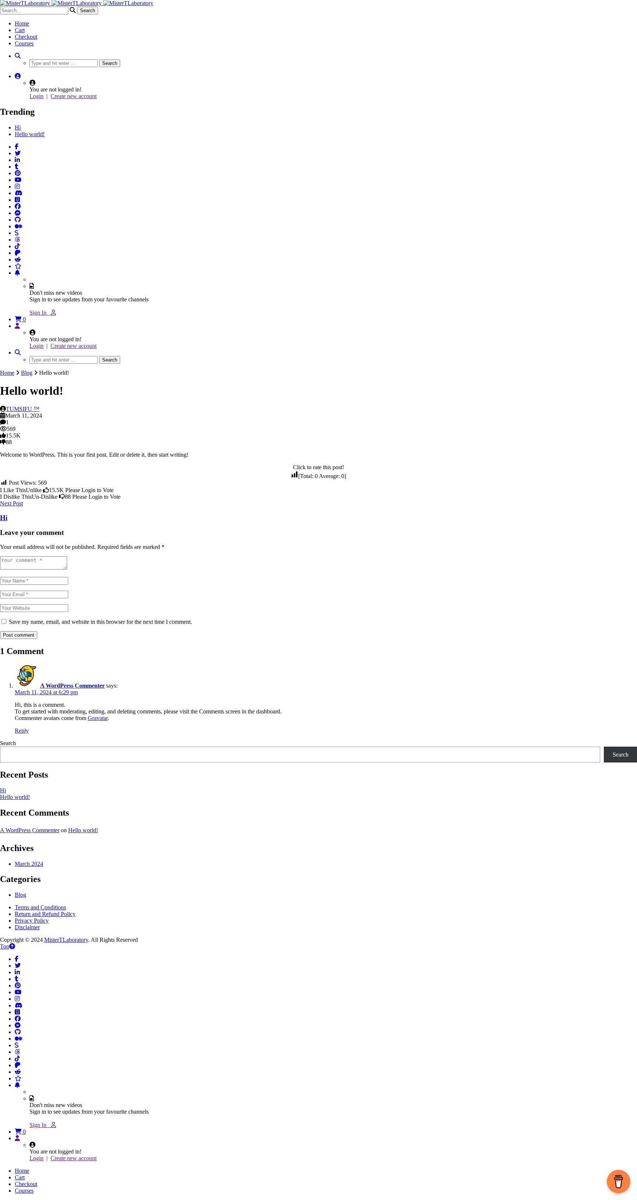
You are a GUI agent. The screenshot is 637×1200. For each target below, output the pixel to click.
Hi (18, 127)
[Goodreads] (17, 200)
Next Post (11, 503)
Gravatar (98, 718)
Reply (22, 730)
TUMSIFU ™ (22, 409)
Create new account (74, 96)
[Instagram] (17, 186)
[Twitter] (18, 153)
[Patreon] (18, 253)
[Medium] (18, 226)
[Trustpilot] (18, 266)
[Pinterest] (18, 173)
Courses (24, 43)
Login (36, 96)
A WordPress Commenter (72, 685)
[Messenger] (18, 213)
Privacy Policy (32, 920)
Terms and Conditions (40, 907)
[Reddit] (18, 259)
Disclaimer (27, 927)
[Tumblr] (16, 166)
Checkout (26, 37)
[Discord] (18, 193)
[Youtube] (18, 180)
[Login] (17, 326)
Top (4, 946)
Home (22, 23)
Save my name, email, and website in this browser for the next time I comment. (100, 622)
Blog (26, 373)
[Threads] (17, 239)
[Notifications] (17, 273)
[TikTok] (17, 246)
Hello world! (30, 134)
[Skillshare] (16, 233)
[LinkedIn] (17, 160)
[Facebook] (16, 146)
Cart (20, 30)
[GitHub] (18, 220)
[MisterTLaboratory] (76, 3)
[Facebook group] (18, 206)
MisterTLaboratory (66, 940)
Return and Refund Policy (45, 914)
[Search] (18, 56)
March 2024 (29, 864)
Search (8, 743)
